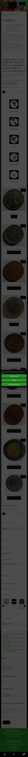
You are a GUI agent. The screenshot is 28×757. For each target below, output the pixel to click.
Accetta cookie (14, 376)
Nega (14, 380)
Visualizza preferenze (14, 384)
